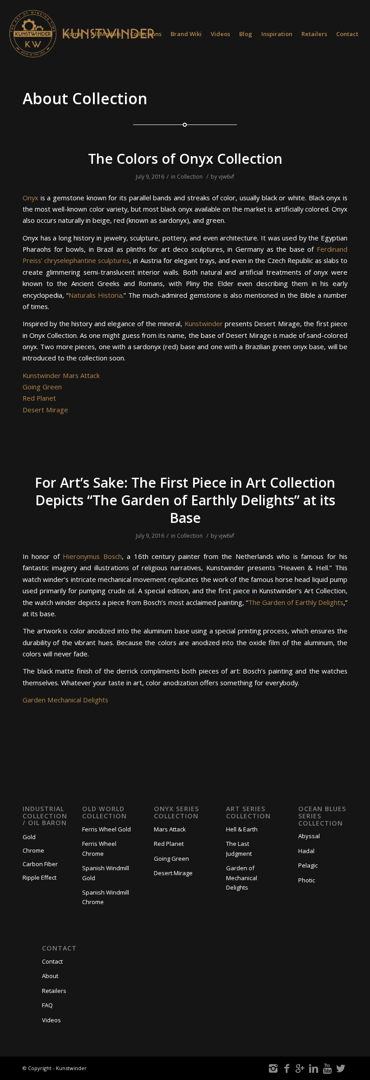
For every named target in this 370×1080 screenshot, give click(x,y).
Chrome (33, 850)
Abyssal (309, 836)
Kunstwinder (204, 323)
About (50, 976)
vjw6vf (226, 176)
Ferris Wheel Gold (106, 829)
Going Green (42, 386)
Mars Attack (170, 829)
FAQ (47, 1005)
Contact (52, 961)
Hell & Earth (242, 829)
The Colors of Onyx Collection (185, 158)
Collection (190, 176)
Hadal (306, 851)
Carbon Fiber (40, 864)
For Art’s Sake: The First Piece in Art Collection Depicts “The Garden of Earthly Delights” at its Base (185, 500)
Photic (306, 880)
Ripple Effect (39, 877)
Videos (51, 1020)
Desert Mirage (45, 409)
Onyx (30, 197)
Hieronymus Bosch (92, 556)
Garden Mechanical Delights (65, 699)
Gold (29, 837)
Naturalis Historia (95, 295)
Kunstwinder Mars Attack (61, 375)
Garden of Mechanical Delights (241, 877)
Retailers (54, 991)
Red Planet (39, 397)
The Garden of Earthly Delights (295, 602)
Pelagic (308, 865)
